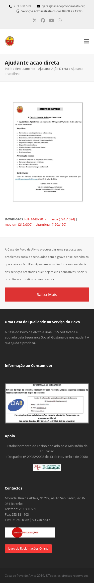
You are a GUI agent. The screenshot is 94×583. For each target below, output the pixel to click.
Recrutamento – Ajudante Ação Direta (41, 69)
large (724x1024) (63, 219)
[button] (86, 41)
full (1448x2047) (35, 219)
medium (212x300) (18, 224)
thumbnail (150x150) (51, 224)
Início (8, 69)
